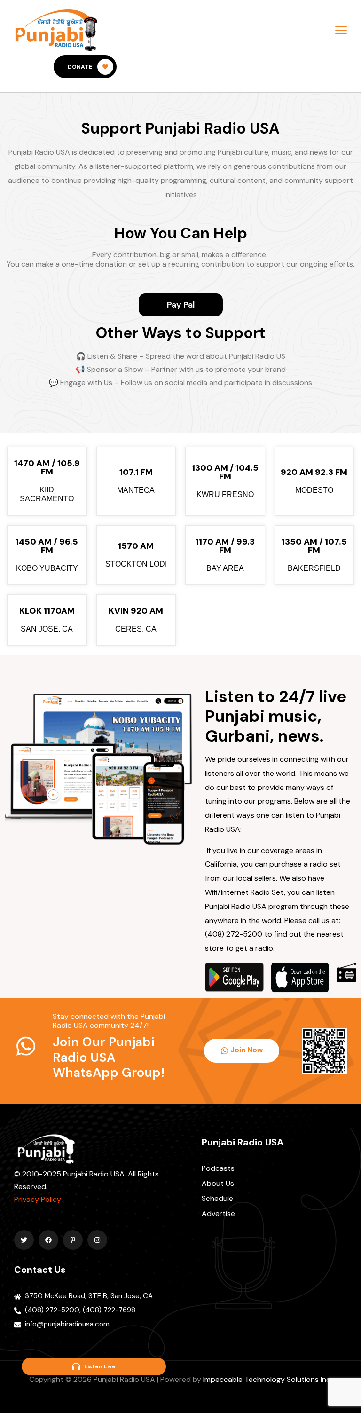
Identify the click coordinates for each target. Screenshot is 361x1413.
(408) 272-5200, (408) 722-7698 (80, 1310)
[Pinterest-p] (73, 1240)
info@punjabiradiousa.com (67, 1324)
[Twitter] (24, 1240)
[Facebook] (48, 1240)
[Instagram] (97, 1240)
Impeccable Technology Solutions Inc (266, 1379)
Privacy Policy (37, 1199)
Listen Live (100, 1366)
